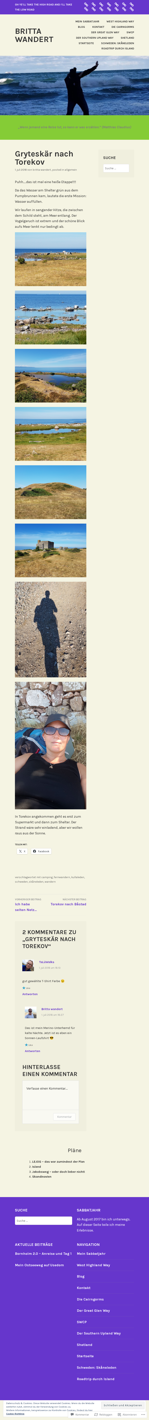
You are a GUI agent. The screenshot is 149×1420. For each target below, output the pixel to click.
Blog (81, 27)
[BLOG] (131, 9)
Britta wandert (34, 35)
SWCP (130, 32)
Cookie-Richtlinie (15, 1413)
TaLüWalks (46, 962)
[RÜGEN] (124, 4)
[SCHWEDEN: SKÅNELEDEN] (131, 4)
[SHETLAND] (86, 9)
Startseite (86, 43)
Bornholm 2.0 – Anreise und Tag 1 (43, 1253)
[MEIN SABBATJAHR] (109, 9)
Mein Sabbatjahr (87, 21)
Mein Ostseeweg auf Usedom (39, 1265)
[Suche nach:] (116, 168)
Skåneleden (36, 881)
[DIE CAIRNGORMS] (109, 4)
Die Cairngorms (123, 27)
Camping (47, 877)
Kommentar (64, 1116)
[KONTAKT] (124, 9)
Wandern (50, 881)
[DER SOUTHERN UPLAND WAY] (101, 4)
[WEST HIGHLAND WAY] (116, 9)
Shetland (127, 37)
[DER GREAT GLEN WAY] (93, 4)
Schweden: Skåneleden (117, 43)
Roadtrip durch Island (117, 48)
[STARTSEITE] (93, 9)
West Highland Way (120, 21)
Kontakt (98, 27)
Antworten (30, 994)
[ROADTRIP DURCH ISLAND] (116, 4)
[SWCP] (101, 9)
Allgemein (71, 169)
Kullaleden (77, 877)
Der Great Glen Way (105, 32)
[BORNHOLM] (86, 4)
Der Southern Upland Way (94, 37)
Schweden (21, 881)
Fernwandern (62, 877)
